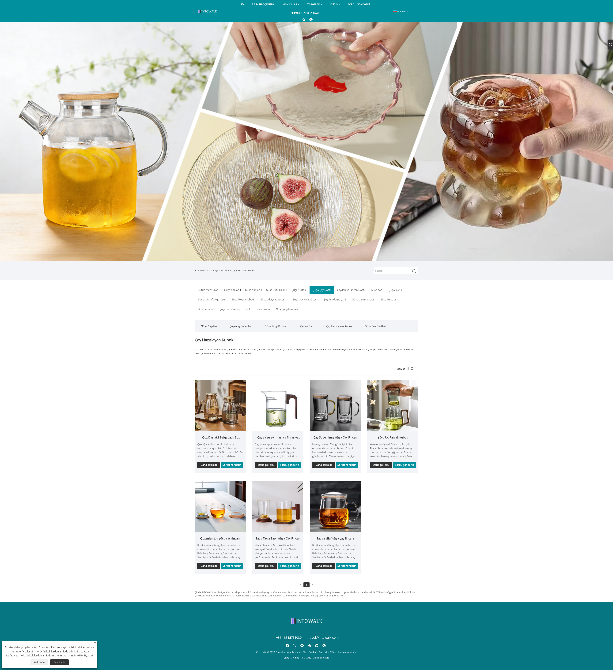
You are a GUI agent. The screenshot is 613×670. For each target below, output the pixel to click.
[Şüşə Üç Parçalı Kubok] (392, 405)
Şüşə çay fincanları (241, 326)
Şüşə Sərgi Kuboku (276, 326)
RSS (303, 657)
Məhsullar (205, 270)
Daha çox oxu (209, 465)
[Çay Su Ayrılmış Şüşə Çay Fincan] (335, 405)
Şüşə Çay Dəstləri (375, 326)
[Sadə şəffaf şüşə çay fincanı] (335, 506)
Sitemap (295, 657)
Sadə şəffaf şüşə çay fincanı (335, 538)
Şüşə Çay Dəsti (221, 270)
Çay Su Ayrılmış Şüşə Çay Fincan (335, 437)
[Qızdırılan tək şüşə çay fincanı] (220, 506)
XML (308, 657)
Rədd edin (39, 662)
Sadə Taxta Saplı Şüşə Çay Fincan (278, 538)
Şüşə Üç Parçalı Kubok (393, 437)
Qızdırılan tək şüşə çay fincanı (220, 538)
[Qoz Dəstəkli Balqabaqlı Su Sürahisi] (220, 405)
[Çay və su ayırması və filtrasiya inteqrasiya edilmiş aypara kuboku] (277, 405)
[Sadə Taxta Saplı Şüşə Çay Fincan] (277, 506)
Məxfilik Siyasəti (321, 657)
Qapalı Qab (307, 326)
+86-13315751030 (289, 637)
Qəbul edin (59, 662)
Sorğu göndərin (232, 465)
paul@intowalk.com (324, 637)
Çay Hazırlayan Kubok (339, 326)
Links (286, 657)
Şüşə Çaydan (209, 326)
